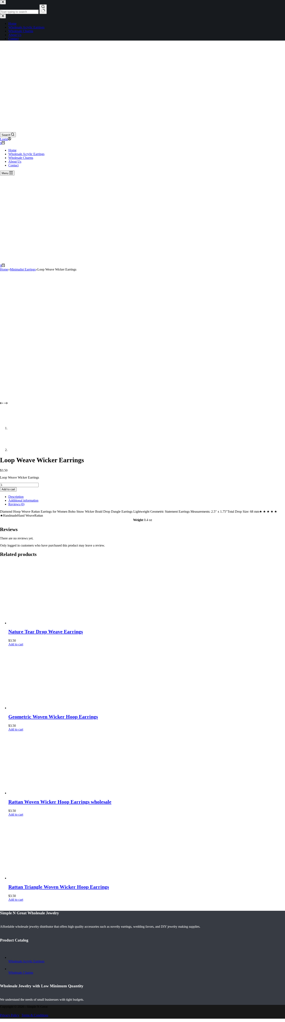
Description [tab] (16, 496)
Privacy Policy (9, 1015)
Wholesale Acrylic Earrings (26, 154)
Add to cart (8, 489)
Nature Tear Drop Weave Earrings (45, 631)
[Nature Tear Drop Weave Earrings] (39, 623)
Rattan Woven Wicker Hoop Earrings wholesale (59, 802)
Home (12, 150)
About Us (14, 161)
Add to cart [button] (15, 644)
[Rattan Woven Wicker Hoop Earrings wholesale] (39, 793)
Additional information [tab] (23, 500)
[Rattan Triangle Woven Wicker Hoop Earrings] (39, 878)
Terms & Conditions (34, 1015)
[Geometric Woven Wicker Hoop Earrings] (39, 708)
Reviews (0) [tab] (16, 504)
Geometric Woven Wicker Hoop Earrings (53, 716)
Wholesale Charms (20, 158)
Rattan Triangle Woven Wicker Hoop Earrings (58, 887)
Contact (13, 165)
